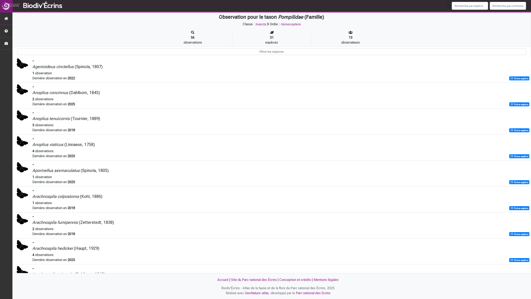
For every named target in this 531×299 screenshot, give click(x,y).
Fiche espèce (520, 78)
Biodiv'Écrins (42, 6)
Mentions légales (326, 280)
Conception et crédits (295, 280)
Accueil (222, 280)
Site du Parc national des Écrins (254, 280)
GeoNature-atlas (257, 293)
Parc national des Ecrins (313, 293)
